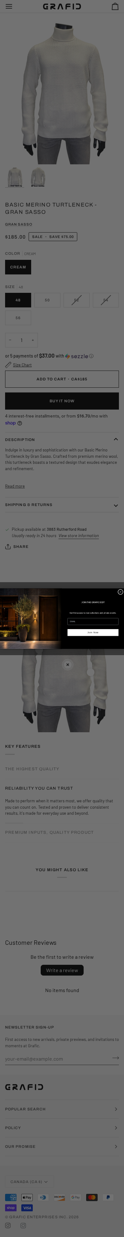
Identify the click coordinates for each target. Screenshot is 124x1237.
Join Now (93, 632)
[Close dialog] (120, 591)
